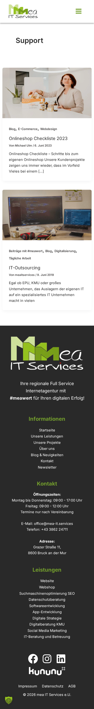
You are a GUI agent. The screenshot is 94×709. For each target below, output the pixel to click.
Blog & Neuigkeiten (47, 455)
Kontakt (47, 461)
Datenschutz (52, 686)
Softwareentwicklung (47, 606)
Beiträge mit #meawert (26, 251)
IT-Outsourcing (24, 267)
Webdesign (48, 129)
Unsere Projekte (47, 442)
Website (47, 581)
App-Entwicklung (47, 612)
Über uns (47, 448)
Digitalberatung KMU (47, 624)
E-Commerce (28, 129)
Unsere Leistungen (47, 436)
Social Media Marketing (47, 630)
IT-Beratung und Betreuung (47, 637)
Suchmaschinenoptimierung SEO (47, 593)
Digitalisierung (65, 251)
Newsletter (47, 467)
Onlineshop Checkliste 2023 (38, 138)
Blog (12, 129)
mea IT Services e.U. (54, 695)
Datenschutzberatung (47, 599)
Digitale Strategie (47, 618)
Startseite (47, 430)
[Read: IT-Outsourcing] (47, 214)
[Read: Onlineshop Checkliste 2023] (47, 92)
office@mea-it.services (53, 523)
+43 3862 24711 (54, 529)
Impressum (27, 686)
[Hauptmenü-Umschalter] (78, 11)
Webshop (47, 587)
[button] (8, 700)
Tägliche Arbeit (20, 258)
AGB (72, 686)
